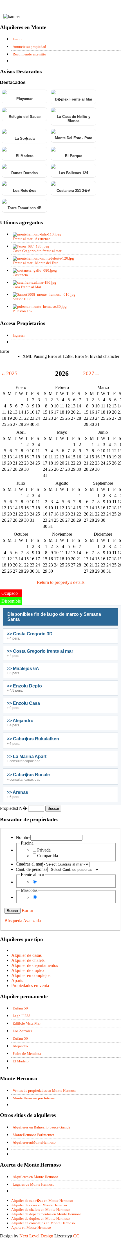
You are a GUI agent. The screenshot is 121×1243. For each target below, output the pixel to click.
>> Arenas (17, 792)
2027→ (91, 373)
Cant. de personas (31, 869)
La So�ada (25, 138)
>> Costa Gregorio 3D (30, 633)
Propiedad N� (14, 808)
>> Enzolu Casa (23, 703)
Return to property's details (60, 582)
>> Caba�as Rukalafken (33, 738)
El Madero (24, 156)
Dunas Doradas (24, 173)
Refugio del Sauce (25, 117)
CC (76, 1235)
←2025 (9, 373)
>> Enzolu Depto (24, 686)
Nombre (23, 837)
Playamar (24, 99)
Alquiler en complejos (30, 975)
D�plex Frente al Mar (73, 99)
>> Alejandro (20, 720)
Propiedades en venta (30, 985)
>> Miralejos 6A (23, 668)
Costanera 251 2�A (73, 190)
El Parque (73, 156)
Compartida (47, 855)
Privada (44, 850)
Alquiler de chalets (27, 960)
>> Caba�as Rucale (28, 774)
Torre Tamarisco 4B (24, 208)
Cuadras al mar (29, 864)
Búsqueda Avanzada (23, 920)
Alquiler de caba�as (42, 1200)
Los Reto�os (24, 190)
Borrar (27, 910)
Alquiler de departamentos (34, 965)
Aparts (17, 980)
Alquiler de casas (26, 955)
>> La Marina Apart (26, 756)
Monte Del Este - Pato (73, 138)
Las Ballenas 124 (73, 173)
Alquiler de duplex (27, 970)
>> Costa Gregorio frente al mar (40, 651)
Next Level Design (36, 1235)
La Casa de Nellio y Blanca (73, 119)
